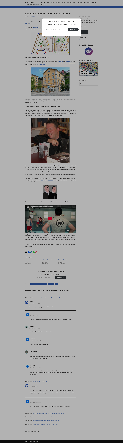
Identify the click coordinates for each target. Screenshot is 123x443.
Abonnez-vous (73, 29)
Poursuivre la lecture (61, 33)
